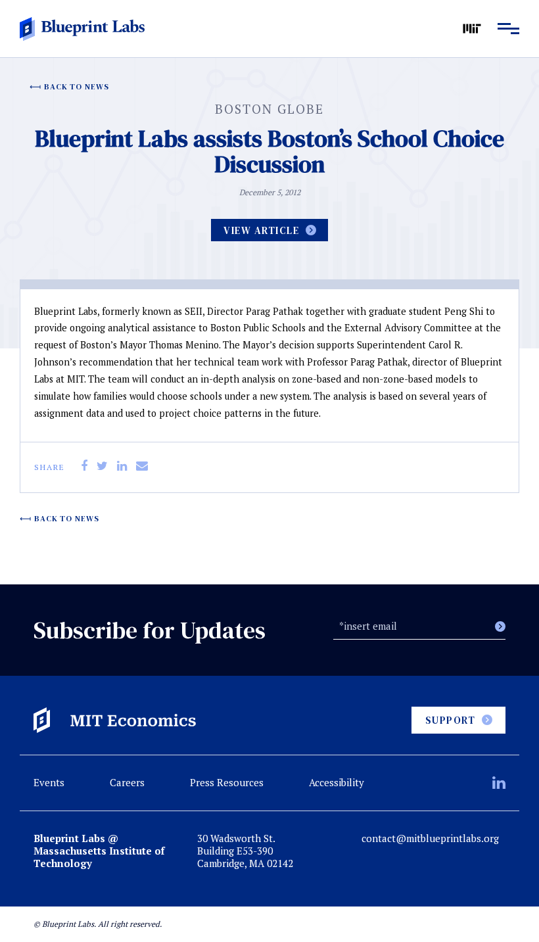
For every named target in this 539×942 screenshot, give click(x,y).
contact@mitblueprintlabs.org (430, 838)
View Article (261, 230)
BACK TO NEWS (76, 87)
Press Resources (227, 782)
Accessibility (336, 782)
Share (49, 467)
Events (49, 782)
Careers (127, 782)
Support (450, 720)
